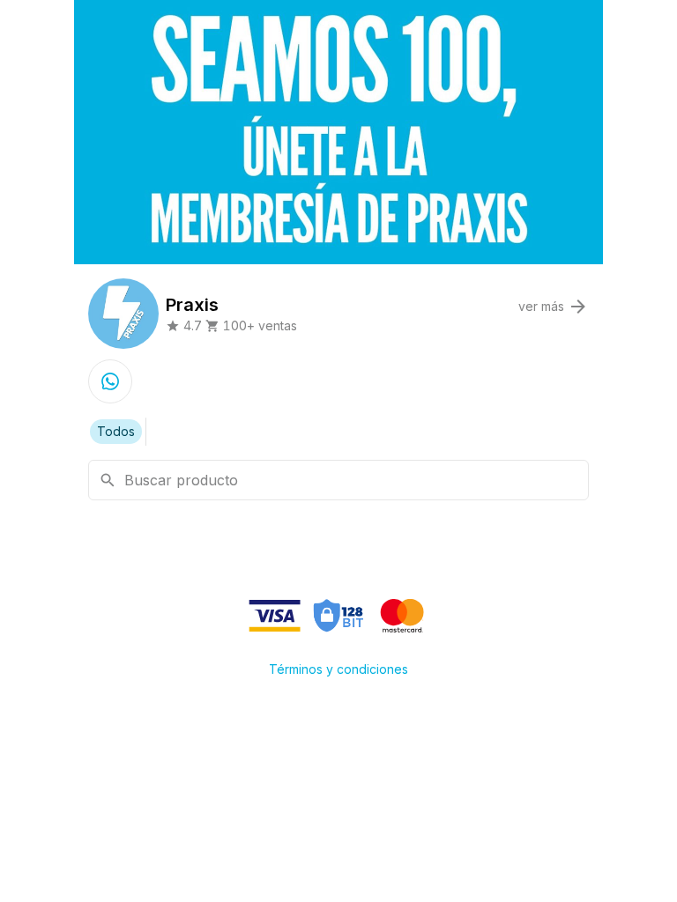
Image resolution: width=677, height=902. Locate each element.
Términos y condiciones (338, 669)
